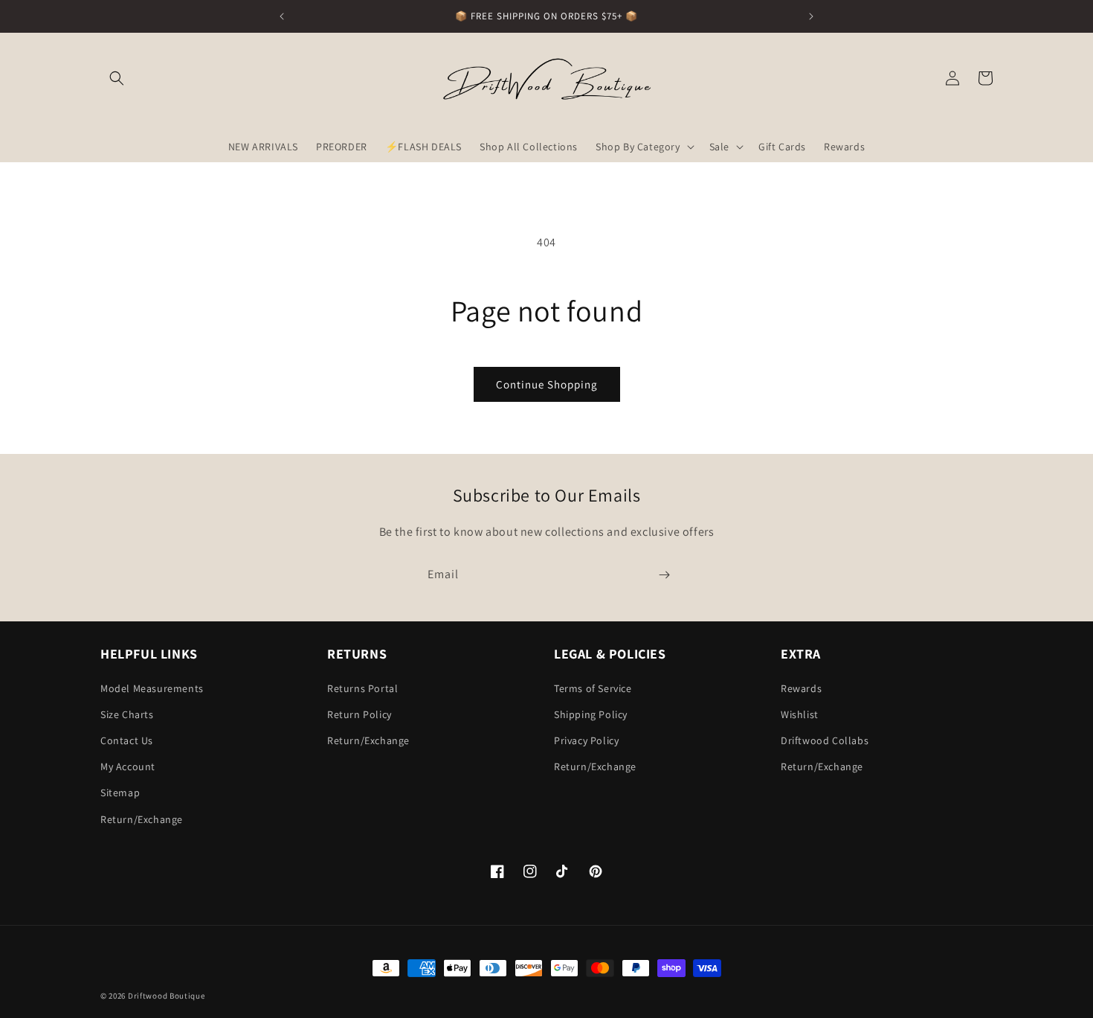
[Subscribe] (664, 575)
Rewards (801, 688)
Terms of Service (593, 688)
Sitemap (120, 792)
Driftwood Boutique (166, 995)
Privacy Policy (586, 740)
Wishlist (800, 714)
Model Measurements (152, 688)
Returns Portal (362, 688)
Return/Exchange (141, 819)
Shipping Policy (591, 714)
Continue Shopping (547, 384)
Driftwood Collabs (824, 740)
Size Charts (127, 714)
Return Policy (359, 714)
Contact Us (126, 740)
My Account (127, 766)
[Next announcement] (811, 16)
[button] (116, 78)
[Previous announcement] (281, 16)
